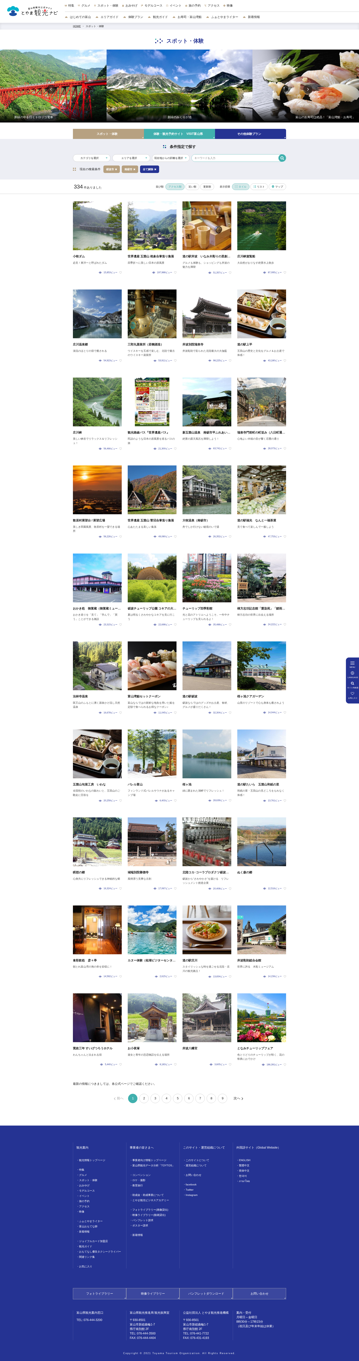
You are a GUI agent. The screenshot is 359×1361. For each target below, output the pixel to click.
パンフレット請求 (142, 1220)
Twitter (190, 1189)
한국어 (243, 1175)
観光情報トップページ (92, 1160)
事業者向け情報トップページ (149, 1160)
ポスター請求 (140, 1225)
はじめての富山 (80, 17)
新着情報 (253, 17)
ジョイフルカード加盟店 (93, 1241)
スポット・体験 (95, 26)
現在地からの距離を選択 (168, 158)
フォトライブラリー (99, 1293)
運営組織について (196, 1165)
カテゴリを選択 (89, 158)
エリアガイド (109, 17)
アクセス (84, 1206)
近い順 (192, 186)
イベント (84, 1195)
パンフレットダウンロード (206, 1293)
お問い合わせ (193, 1174)
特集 (81, 1169)
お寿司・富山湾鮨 (189, 17)
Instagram (192, 1194)
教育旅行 (137, 1185)
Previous (51, 89)
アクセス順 (175, 186)
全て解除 (148, 169)
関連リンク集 (87, 1256)
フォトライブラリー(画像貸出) (150, 1209)
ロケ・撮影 (138, 1180)
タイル (242, 186)
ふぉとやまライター (224, 17)
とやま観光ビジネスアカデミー (150, 1200)
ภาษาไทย (244, 1181)
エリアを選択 (129, 158)
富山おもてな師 (88, 1226)
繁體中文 (244, 1165)
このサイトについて (197, 1160)
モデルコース (87, 1190)
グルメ (83, 1174)
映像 (81, 1211)
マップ (279, 186)
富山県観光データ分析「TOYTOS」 (153, 1165)
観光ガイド (160, 17)
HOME (77, 26)
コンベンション (141, 1174)
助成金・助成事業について (148, 1194)
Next (307, 89)
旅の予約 (84, 1201)
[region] (212, 7)
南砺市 (128, 169)
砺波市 (110, 169)
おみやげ (84, 1185)
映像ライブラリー (153, 1293)
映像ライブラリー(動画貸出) (149, 1214)
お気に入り (85, 1266)
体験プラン (135, 17)
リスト (261, 186)
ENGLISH (244, 1160)
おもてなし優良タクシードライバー (100, 1251)
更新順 (207, 186)
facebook (191, 1184)
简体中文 (244, 1170)
